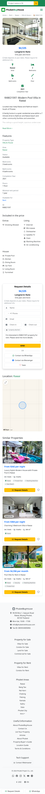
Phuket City (22, 710)
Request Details (14, 791)
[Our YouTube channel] (28, 776)
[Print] (38, 21)
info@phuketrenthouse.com (24, 624)
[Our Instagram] (21, 776)
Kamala (22, 700)
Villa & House (26, 15)
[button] (22, 714)
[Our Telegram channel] (32, 776)
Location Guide (22, 745)
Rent (10, 15)
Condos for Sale (22, 647)
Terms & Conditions (22, 748)
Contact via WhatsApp (23, 355)
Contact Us (22, 728)
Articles (22, 735)
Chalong (22, 694)
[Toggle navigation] (41, 10)
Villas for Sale (22, 644)
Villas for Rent (22, 667)
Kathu (22, 704)
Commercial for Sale (23, 654)
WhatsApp (36, 791)
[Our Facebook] (17, 776)
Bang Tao (22, 687)
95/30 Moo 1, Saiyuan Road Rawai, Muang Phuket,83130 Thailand (23, 615)
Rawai (17, 15)
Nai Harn (22, 690)
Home (5, 15)
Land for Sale (22, 650)
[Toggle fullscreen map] (5, 382)
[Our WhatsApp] (13, 776)
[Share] (34, 21)
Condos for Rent (22, 670)
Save (24, 365)
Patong (22, 697)
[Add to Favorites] (38, 490)
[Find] (36, 3)
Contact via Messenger (24, 360)
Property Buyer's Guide (22, 742)
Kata (22, 707)
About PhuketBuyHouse (22, 725)
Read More (7, 128)
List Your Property (22, 732)
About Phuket (22, 738)
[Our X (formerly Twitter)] (24, 776)
